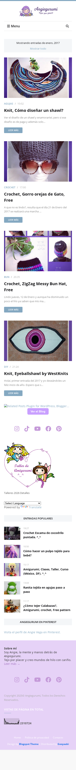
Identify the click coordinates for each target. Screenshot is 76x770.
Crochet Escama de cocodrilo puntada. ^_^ (43, 535)
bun (6, 277)
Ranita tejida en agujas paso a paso (44, 590)
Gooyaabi (63, 744)
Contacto (58, 737)
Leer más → (12, 664)
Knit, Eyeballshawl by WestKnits (36, 373)
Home (17, 737)
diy (6, 367)
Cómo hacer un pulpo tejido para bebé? (46, 553)
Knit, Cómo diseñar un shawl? (33, 110)
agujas (8, 103)
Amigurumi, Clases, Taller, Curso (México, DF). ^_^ (46, 571)
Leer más (13, 130)
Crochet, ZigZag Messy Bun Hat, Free (35, 286)
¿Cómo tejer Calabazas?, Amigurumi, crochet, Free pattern (46, 608)
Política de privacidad (37, 737)
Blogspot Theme (29, 744)
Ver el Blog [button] (38, 411)
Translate (35, 507)
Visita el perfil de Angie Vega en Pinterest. (32, 632)
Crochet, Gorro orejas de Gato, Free (34, 197)
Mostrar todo (38, 48)
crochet (9, 187)
